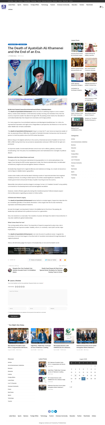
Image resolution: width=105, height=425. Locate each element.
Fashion (73, 151)
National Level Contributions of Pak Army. (76, 130)
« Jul (70, 387)
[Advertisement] (52, 26)
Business (73, 145)
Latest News (23, 44)
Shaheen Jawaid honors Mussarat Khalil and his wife (77, 70)
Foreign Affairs (12, 44)
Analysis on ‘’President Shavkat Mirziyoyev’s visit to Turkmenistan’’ (91, 120)
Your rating (11, 286)
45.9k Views (40, 349)
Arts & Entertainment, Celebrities (79, 142)
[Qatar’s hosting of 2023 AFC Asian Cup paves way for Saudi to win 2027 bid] (77, 107)
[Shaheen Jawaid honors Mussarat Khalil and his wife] (77, 62)
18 (75, 375)
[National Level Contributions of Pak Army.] (77, 122)
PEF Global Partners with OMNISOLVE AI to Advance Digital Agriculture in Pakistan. (63, 347)
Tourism (73, 177)
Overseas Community (76, 163)
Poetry (72, 166)
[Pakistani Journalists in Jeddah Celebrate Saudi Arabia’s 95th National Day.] (91, 77)
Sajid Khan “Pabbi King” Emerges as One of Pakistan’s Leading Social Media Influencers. (41, 347)
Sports (72, 171)
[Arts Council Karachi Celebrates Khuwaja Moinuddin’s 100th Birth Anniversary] (91, 62)
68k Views (86, 349)
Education (73, 148)
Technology (74, 174)
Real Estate (74, 169)
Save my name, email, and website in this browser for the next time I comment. (27, 312)
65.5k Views (19, 349)
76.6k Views (63, 349)
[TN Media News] (4, 7)
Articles (73, 139)
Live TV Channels (75, 160)
